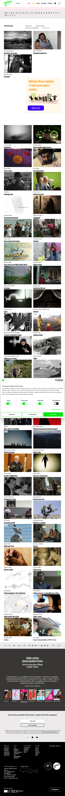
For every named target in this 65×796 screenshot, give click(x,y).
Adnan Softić (7, 544)
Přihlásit (50, 3)
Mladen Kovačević (38, 215)
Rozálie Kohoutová (38, 520)
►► (59, 645)
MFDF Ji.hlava (48, 701)
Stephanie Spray (37, 239)
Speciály (43, 3)
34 (29, 645)
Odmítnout (12, 414)
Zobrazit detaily (55, 409)
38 (41, 645)
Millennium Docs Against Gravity (24, 702)
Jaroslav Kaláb (37, 145)
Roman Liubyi (36, 332)
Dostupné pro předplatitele (32, 28)
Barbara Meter (7, 262)
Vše (6, 13)
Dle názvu (45, 28)
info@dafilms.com (13, 778)
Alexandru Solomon (38, 426)
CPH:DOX (6, 701)
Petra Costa (36, 192)
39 (44, 645)
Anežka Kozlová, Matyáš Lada (41, 309)
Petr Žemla (7, 520)
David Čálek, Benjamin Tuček (11, 356)
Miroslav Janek (8, 74)
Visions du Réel (56, 701)
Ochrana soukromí (6, 751)
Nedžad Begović (37, 262)
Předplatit (55, 789)
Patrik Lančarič (37, 356)
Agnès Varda (7, 168)
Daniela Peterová (8, 614)
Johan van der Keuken (10, 450)
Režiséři (16, 758)
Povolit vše (53, 414)
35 (32, 645)
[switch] (24, 403)
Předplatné (27, 748)
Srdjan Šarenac (37, 497)
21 (19, 645)
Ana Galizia (36, 168)
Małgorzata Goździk (9, 285)
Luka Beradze (37, 285)
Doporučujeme (17, 752)
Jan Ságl (6, 192)
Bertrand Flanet (8, 215)
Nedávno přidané (40, 25)
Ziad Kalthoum (37, 590)
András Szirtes (8, 309)
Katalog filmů (28, 25)
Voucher (26, 749)
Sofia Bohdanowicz (9, 497)
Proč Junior (37, 750)
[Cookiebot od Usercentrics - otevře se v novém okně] (56, 380)
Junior (33, 3)
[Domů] (8, 3)
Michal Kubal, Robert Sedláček (12, 332)
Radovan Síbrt (7, 567)
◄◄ (53, 645)
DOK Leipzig (31, 701)
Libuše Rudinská (37, 51)
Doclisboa (14, 701)
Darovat (26, 750)
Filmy (38, 3)
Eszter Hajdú (7, 473)
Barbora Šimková (37, 614)
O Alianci (6, 748)
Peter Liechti (36, 473)
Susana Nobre (37, 567)
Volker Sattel (7, 239)
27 (24, 645)
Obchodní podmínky (6, 754)
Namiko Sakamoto (9, 51)
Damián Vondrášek (38, 544)
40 (47, 645)
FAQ (25, 752)
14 (14, 645)
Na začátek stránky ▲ (55, 746)
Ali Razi (6, 426)
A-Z (15, 748)
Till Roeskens (7, 590)
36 (35, 645)
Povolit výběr (32, 414)
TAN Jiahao (36, 637)
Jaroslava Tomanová (38, 450)
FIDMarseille (39, 701)
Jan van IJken (7, 145)
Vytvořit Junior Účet (37, 753)
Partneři (6, 749)
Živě (29, 3)
